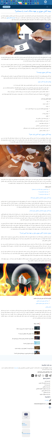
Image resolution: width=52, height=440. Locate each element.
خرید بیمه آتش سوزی (11, 18)
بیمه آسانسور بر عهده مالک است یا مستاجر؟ (40, 189)
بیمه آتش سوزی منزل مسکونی (42, 301)
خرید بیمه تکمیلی (46, 392)
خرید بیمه (16, 368)
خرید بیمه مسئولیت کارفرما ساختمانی (43, 389)
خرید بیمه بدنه (47, 385)
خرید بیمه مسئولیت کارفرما (45, 394)
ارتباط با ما (47, 400)
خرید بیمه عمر (47, 381)
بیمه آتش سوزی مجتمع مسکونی (42, 303)
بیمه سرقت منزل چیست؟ (43, 194)
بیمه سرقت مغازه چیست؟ (43, 192)
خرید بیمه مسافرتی (46, 387)
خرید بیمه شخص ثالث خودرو (44, 383)
